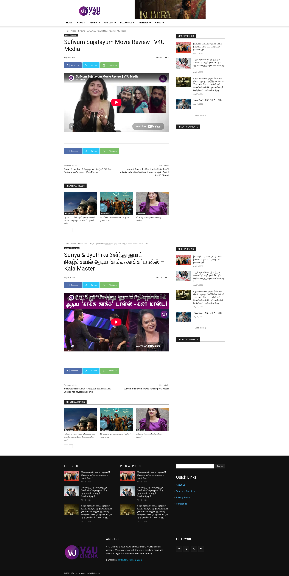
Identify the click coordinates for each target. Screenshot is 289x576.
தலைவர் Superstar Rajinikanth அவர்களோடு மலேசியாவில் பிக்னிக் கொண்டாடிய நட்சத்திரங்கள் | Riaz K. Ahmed (144, 172)
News (80, 22)
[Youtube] (201, 549)
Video (158, 22)
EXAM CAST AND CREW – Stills (207, 100)
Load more (199, 115)
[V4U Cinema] (81, 552)
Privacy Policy (183, 497)
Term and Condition (185, 491)
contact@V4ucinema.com (130, 559)
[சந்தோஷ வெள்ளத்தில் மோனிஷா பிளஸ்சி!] (152, 203)
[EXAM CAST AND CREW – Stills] (183, 104)
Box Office (126, 22)
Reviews (81, 31)
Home (69, 22)
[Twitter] (194, 549)
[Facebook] (179, 549)
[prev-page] (66, 230)
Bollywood (69, 214)
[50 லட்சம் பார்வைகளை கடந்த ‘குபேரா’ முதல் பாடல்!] (116, 203)
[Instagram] (186, 549)
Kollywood (105, 214)
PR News (143, 22)
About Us (180, 484)
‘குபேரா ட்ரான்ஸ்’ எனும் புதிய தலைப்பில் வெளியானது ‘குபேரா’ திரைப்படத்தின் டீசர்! (79, 220)
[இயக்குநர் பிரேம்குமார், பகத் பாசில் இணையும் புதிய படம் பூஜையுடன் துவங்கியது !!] (183, 47)
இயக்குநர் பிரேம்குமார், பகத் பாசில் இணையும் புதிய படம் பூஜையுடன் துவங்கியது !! (207, 47)
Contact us (181, 503)
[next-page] (71, 230)
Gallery (108, 22)
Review (94, 22)
